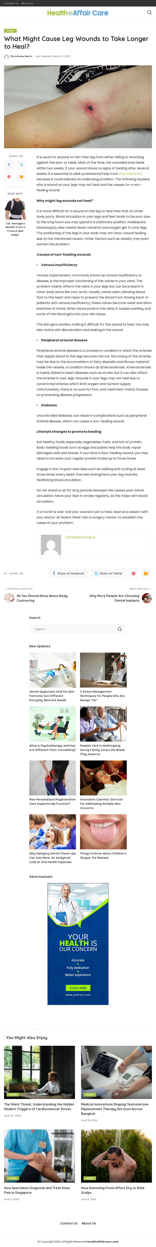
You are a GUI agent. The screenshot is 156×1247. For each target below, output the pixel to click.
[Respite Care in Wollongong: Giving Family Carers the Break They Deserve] (103, 724)
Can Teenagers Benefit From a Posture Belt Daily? (15, 229)
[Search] (149, 12)
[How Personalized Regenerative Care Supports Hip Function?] (52, 778)
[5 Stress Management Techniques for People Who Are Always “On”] (103, 670)
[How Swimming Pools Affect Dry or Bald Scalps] (116, 1156)
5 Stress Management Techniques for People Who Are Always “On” (102, 696)
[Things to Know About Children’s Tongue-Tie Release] (103, 831)
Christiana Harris (21, 56)
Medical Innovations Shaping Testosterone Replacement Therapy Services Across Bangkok (114, 1109)
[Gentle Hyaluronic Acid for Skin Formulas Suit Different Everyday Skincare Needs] (52, 670)
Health (10, 30)
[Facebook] (9, 165)
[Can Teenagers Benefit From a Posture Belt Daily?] (15, 209)
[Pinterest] (9, 177)
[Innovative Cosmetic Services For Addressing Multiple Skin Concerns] (103, 778)
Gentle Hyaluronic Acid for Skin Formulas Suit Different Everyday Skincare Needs (51, 696)
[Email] (21, 177)
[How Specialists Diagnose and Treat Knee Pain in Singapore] (39, 1156)
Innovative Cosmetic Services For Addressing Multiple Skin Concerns (101, 804)
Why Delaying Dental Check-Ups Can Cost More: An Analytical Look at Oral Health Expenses (52, 858)
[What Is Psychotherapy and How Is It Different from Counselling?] (52, 724)
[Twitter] (21, 165)
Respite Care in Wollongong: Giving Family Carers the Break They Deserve (102, 750)
